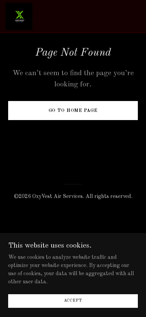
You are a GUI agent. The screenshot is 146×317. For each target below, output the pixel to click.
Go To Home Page (73, 110)
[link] (19, 16)
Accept (73, 301)
